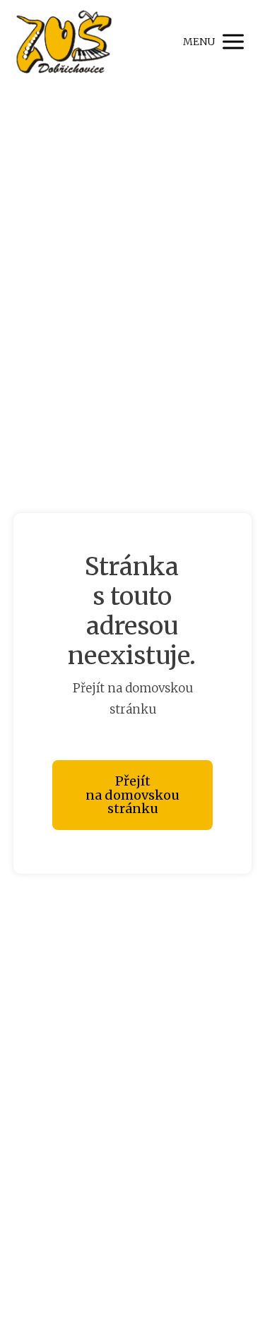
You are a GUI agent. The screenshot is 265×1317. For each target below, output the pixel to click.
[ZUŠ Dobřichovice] (62, 41)
